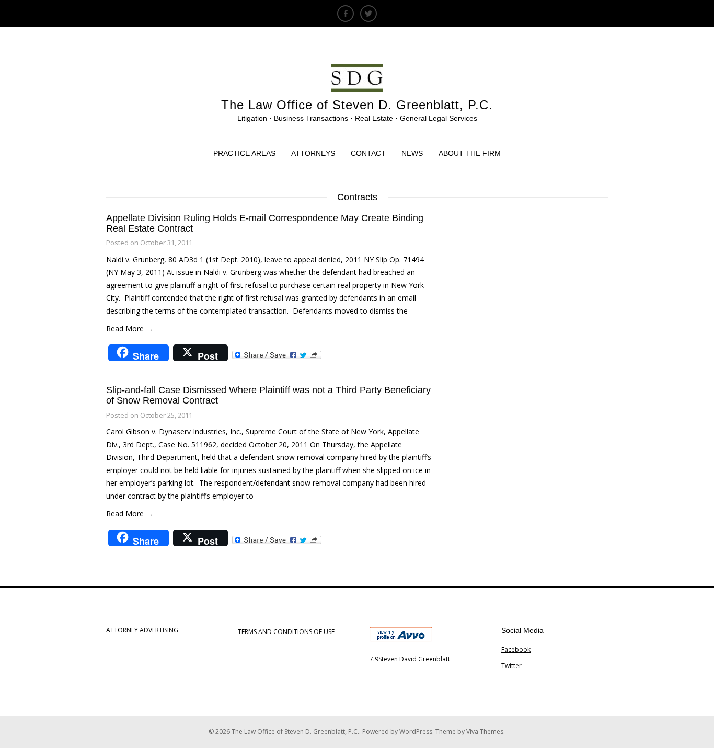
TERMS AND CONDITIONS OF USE (286, 631)
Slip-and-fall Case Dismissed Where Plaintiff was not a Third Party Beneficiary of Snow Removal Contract (268, 395)
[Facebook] (345, 13)
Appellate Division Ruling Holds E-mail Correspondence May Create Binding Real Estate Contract (264, 223)
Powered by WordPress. (398, 731)
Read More (129, 328)
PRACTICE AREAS (244, 153)
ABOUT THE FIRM (470, 153)
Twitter (511, 665)
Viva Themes (484, 731)
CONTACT (368, 153)
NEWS (412, 153)
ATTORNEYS (313, 153)
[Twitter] (368, 13)
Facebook (516, 649)
